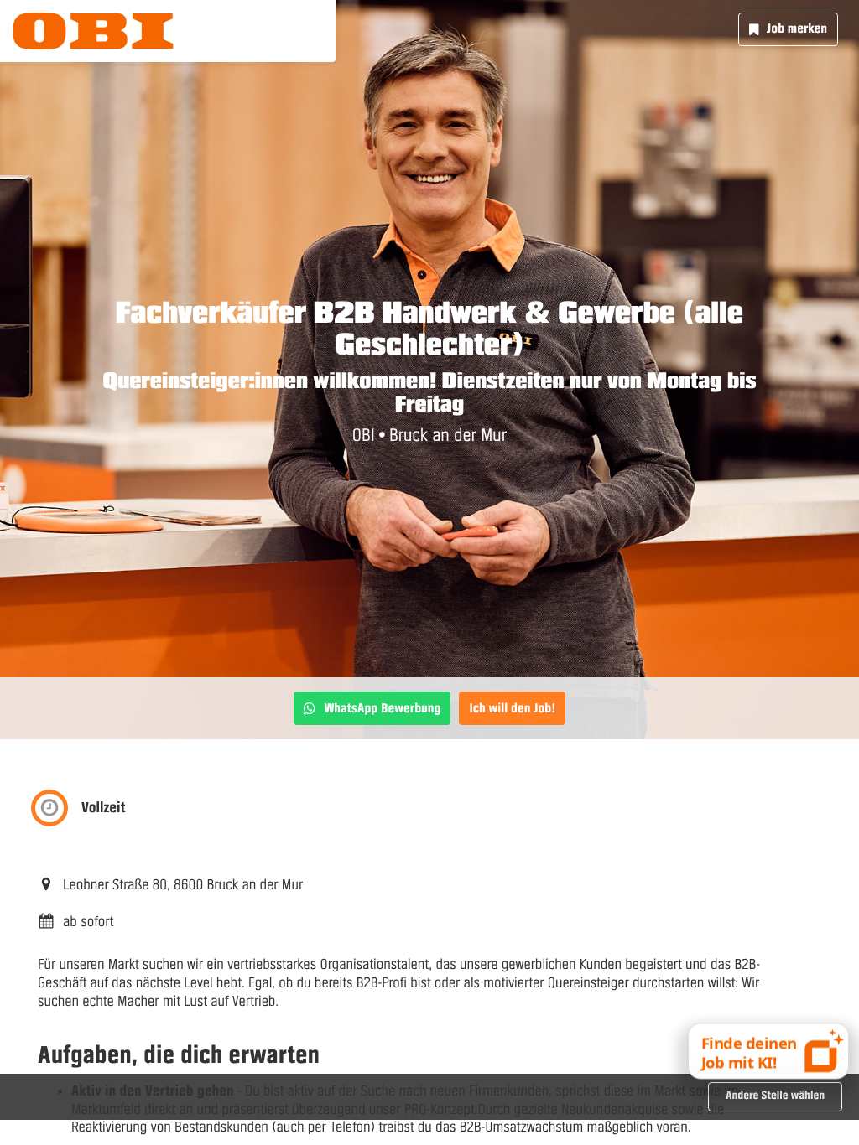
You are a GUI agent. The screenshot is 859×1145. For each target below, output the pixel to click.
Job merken (797, 28)
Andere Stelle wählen (775, 1096)
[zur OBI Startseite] (93, 31)
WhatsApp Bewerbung (382, 708)
